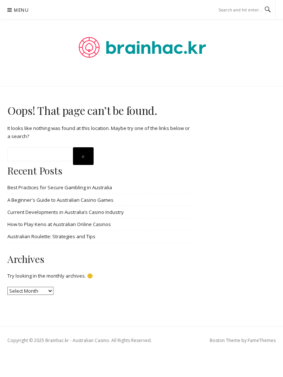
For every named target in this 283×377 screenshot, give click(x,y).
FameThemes (262, 340)
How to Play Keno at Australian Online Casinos (59, 224)
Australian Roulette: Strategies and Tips (51, 236)
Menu (21, 10)
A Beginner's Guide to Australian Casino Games (60, 200)
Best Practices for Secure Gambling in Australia (59, 187)
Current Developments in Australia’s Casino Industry (65, 212)
